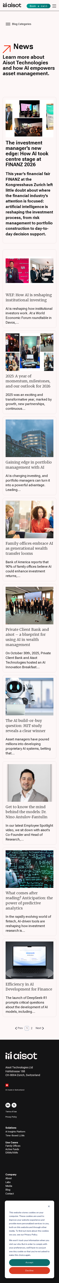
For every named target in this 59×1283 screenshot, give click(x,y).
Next (38, 1028)
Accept (29, 1262)
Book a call (39, 6)
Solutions (10, 1127)
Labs (8, 1182)
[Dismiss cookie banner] (49, 1207)
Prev (20, 1028)
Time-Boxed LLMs (15, 1135)
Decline (29, 1270)
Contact (9, 1193)
